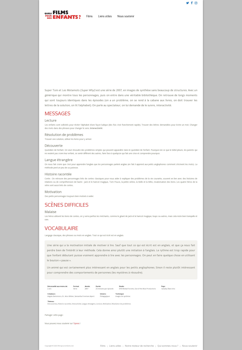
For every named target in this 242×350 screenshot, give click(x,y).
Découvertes (90, 70)
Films (89, 16)
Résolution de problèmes (121, 304)
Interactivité (126, 70)
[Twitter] (187, 3)
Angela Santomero (54, 296)
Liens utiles (105, 16)
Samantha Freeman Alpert (84, 296)
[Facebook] (192, 3)
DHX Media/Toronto (126, 289)
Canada (164, 289)
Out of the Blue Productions (145, 289)
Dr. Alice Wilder (68, 296)
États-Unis (171, 289)
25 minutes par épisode (93, 67)
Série (75, 289)
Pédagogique (90, 76)
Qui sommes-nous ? (168, 346)
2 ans (106, 64)
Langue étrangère (145, 70)
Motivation (173, 70)
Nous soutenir (125, 16)
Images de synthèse (122, 296)
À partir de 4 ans (83, 56)
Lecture (161, 70)
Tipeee (76, 323)
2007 (83, 62)
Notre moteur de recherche (139, 346)
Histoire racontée (108, 70)
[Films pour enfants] (63, 18)
